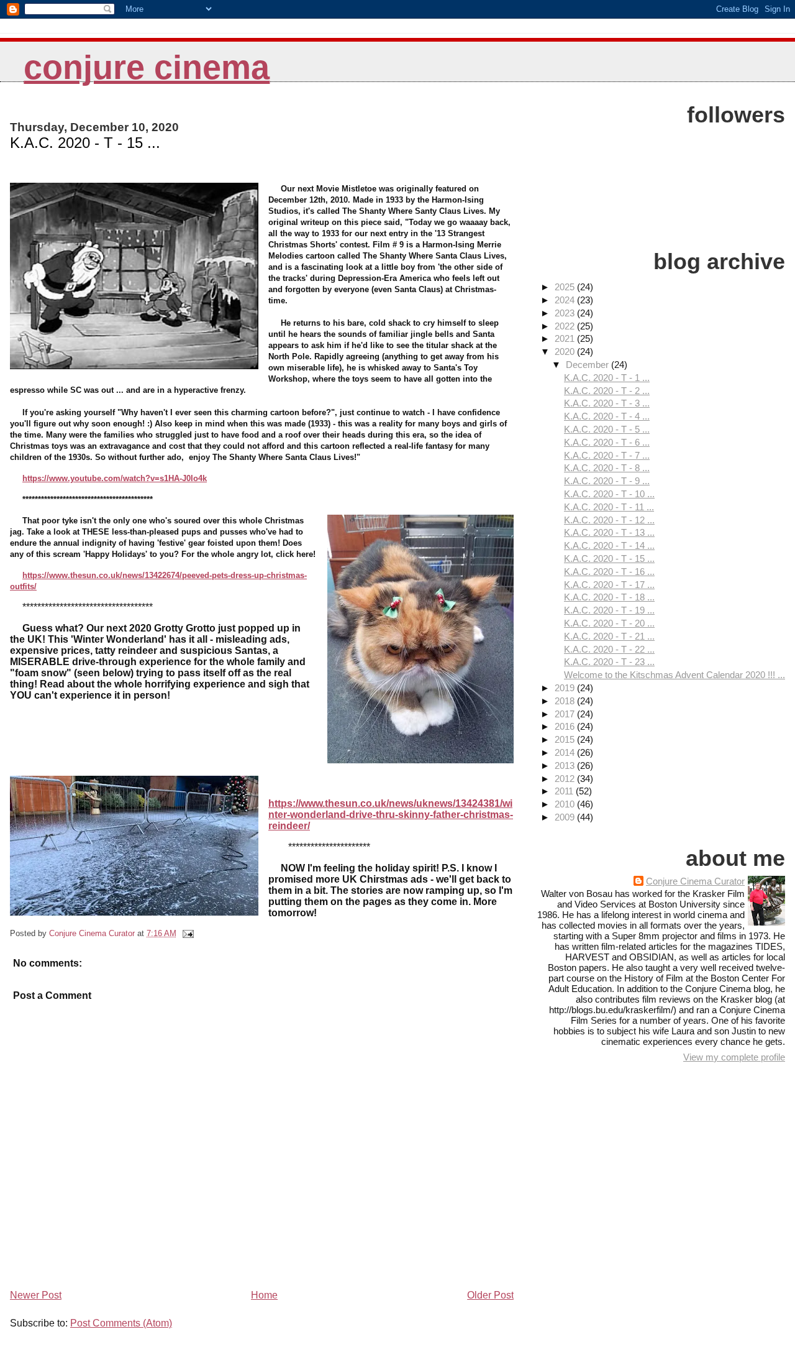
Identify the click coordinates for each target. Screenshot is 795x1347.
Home (264, 1295)
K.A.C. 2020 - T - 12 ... (609, 520)
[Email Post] (187, 933)
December (588, 364)
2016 (566, 726)
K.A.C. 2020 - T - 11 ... (609, 507)
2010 (566, 804)
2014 (566, 752)
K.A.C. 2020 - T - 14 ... (609, 545)
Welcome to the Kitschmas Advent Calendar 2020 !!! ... (674, 674)
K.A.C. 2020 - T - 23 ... (609, 661)
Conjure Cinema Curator (695, 881)
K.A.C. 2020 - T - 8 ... (607, 467)
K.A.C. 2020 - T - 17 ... (609, 584)
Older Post (490, 1295)
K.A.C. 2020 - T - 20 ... (609, 623)
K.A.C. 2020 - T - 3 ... (607, 403)
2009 (566, 817)
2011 (565, 791)
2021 (566, 338)
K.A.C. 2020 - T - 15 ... (609, 558)
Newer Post (35, 1295)
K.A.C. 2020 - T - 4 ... (607, 416)
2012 (566, 778)
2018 (566, 701)
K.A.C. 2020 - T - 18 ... (609, 597)
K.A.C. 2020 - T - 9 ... (607, 481)
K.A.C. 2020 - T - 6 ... (607, 442)
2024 (566, 300)
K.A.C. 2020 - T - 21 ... (609, 636)
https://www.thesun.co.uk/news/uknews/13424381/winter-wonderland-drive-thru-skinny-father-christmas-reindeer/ (390, 814)
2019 (566, 688)
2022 (566, 326)
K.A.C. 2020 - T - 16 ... (609, 571)
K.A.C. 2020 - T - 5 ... (607, 429)
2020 (566, 351)
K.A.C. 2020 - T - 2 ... (607, 390)
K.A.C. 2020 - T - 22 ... (609, 649)
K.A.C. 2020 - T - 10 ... (609, 494)
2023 (566, 313)
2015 (566, 739)
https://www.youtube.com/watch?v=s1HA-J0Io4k (114, 478)
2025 (566, 287)
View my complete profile (734, 1057)
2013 (566, 765)
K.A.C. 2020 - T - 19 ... (609, 610)
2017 (566, 714)
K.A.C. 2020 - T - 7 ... (607, 455)
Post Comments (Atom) (121, 1323)
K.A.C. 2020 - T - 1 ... (607, 377)
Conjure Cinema (147, 67)
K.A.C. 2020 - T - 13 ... (609, 532)
